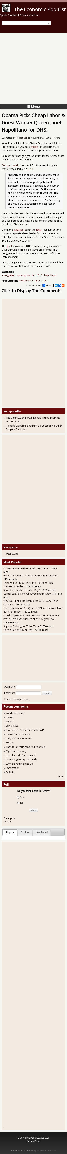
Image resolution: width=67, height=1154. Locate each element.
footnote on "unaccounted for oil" (25, 730)
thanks (9, 717)
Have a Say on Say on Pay (17, 629)
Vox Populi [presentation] (42, 832)
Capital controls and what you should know (27, 593)
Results (8, 821)
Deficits (10, 772)
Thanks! (10, 721)
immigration (8, 275)
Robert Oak (21, 137)
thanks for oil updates (18, 734)
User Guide (12, 553)
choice (34, 146)
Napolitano (50, 275)
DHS (39, 275)
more (61, 776)
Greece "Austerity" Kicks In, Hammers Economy (30, 575)
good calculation (15, 713)
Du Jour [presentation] (25, 832)
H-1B (30, 168)
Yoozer (10, 742)
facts (39, 229)
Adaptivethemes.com (46, 1150)
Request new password (17, 699)
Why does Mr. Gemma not (20, 755)
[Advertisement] (33, 68)
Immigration (12, 767)
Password (9, 692)
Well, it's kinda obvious (18, 738)
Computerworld (10, 165)
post (9, 246)
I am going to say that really (21, 759)
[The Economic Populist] (6, 11)
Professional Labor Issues (33, 280)
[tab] (10, 832)
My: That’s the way (16, 751)
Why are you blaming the (20, 763)
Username (10, 686)
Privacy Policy (33, 1140)
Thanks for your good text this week (26, 746)
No (22, 802)
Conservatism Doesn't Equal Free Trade (25, 568)
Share (49, 285)
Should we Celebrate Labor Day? (21, 590)
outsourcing (23, 275)
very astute (12, 725)
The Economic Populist (40, 9)
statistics (18, 229)
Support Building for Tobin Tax (20, 626)
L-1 (34, 275)
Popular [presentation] (10, 832)
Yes (22, 797)
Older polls (9, 818)
